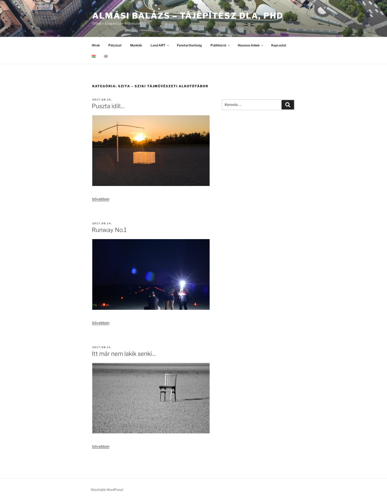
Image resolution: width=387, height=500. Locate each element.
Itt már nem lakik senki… (124, 353)
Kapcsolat (278, 45)
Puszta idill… (108, 106)
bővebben (100, 199)
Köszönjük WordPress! (107, 489)
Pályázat (115, 45)
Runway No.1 (109, 229)
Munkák (136, 45)
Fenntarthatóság (189, 45)
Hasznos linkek (249, 45)
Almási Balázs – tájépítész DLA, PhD (187, 16)
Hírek (96, 45)
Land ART (157, 45)
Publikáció (218, 45)
